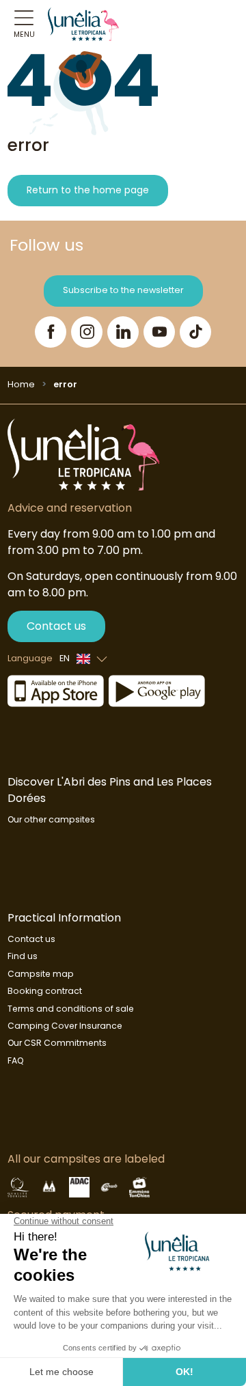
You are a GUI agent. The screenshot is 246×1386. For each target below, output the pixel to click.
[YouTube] (159, 332)
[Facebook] (50, 332)
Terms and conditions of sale (71, 1008)
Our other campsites (51, 819)
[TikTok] (195, 332)
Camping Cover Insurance (65, 1025)
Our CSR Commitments (57, 1043)
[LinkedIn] (123, 332)
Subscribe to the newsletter (123, 290)
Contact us (56, 626)
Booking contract (45, 991)
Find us (23, 956)
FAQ (16, 1060)
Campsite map (41, 974)
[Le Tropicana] (83, 24)
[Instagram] (86, 332)
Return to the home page (88, 190)
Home (21, 384)
